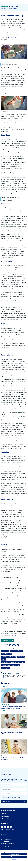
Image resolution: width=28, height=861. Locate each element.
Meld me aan (6, 801)
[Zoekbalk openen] (24, 1)
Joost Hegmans (5, 668)
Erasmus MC (5, 819)
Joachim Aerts (15, 665)
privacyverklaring (17, 797)
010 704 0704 (6, 846)
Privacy (12, 829)
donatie (4, 677)
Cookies (2, 829)
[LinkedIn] (18, 645)
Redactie (4, 813)
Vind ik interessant (7, 640)
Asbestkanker (5, 650)
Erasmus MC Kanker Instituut (9, 656)
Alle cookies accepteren (14, 854)
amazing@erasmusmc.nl (8, 843)
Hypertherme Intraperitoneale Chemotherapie (13, 662)
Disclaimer (8, 829)
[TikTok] (8, 827)
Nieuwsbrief (5, 816)
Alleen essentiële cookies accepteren (14, 856)
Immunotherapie (6, 665)
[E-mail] (15, 645)
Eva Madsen (21, 656)
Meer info (14, 859)
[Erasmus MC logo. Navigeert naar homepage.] (4, 2)
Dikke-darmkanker (6, 653)
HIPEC (3, 659)
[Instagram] (13, 645)
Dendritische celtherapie (17, 650)
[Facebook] (10, 645)
